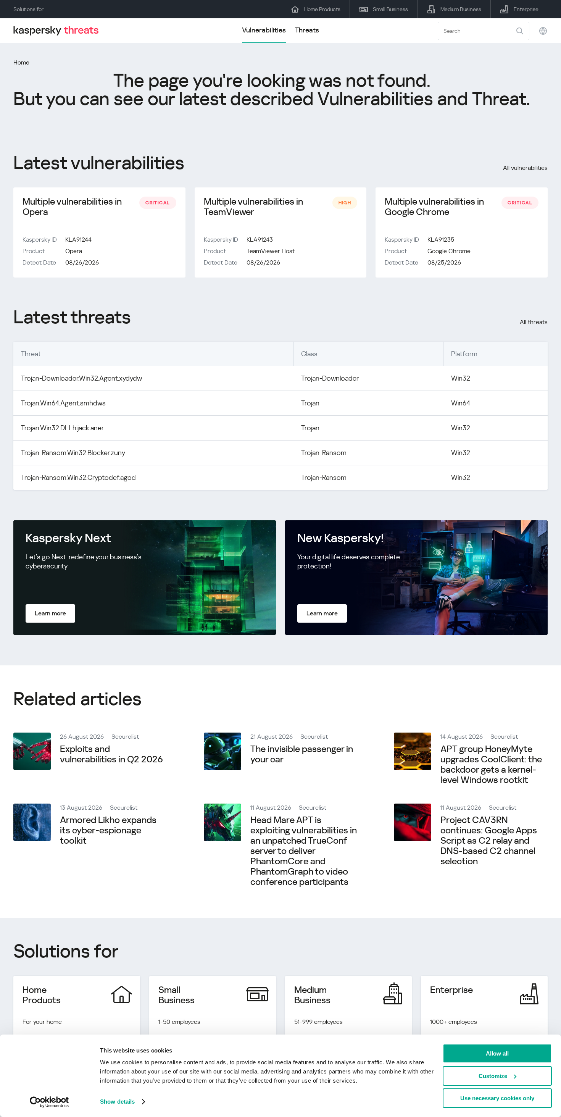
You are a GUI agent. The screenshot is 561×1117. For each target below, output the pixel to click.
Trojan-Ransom (324, 453)
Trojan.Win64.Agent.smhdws (63, 403)
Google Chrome (449, 251)
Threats (307, 30)
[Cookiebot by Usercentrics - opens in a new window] (49, 1102)
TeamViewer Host (271, 251)
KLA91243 (260, 239)
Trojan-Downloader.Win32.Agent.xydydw (81, 378)
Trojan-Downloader (330, 378)
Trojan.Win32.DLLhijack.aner (62, 428)
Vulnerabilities (264, 30)
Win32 (460, 378)
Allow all (497, 1053)
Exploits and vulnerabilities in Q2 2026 (111, 754)
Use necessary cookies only (497, 1098)
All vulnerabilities (525, 167)
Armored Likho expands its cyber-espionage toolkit (108, 830)
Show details (117, 1101)
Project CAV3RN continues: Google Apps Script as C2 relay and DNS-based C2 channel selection (488, 841)
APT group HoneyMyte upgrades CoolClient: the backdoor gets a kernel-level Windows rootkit (491, 764)
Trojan (310, 403)
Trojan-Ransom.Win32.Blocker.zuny (73, 453)
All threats (534, 322)
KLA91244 (78, 239)
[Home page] (59, 31)
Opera (73, 251)
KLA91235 (440, 239)
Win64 (460, 403)
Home (21, 62)
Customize (493, 1076)
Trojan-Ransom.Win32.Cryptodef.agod (78, 477)
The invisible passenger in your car (301, 754)
